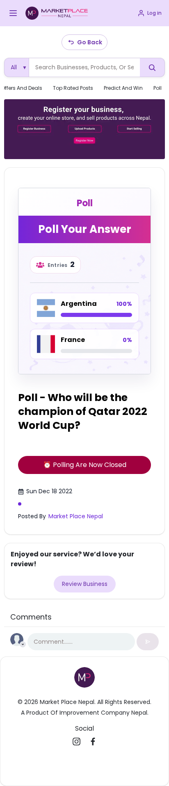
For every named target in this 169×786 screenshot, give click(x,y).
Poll (157, 87)
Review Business (84, 584)
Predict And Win (123, 87)
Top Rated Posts (73, 87)
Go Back (89, 42)
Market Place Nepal (75, 516)
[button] (13, 13)
